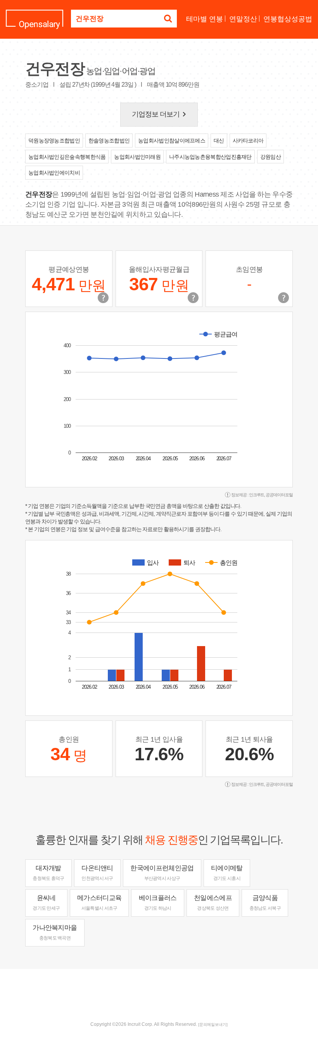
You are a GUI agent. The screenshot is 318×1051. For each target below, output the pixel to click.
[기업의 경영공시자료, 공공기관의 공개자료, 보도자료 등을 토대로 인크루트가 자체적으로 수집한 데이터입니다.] (283, 297)
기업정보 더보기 (160, 114)
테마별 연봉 (204, 19)
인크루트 (256, 494)
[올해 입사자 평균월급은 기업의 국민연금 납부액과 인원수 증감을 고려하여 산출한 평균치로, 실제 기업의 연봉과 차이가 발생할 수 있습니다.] (193, 297)
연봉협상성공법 (287, 19)
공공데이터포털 (279, 494)
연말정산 (243, 19)
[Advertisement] (159, 994)
